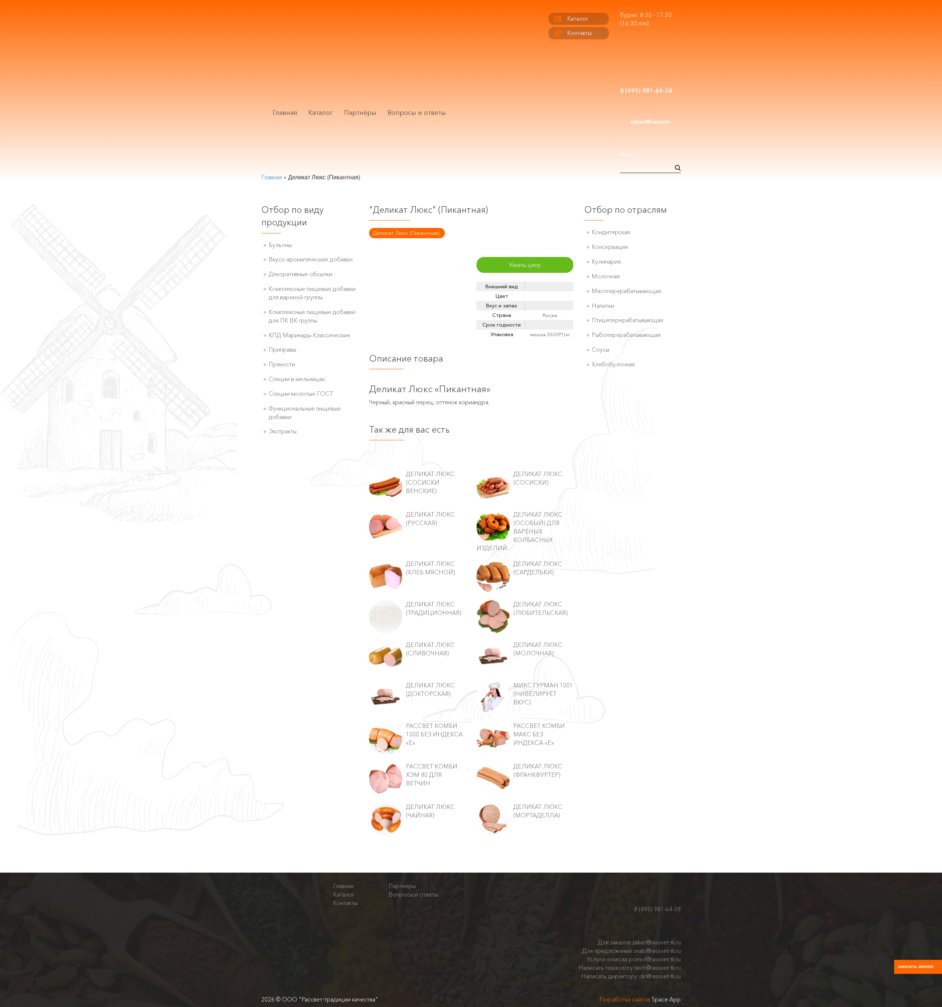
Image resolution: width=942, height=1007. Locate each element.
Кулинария (606, 261)
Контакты (579, 32)
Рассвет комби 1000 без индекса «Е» (434, 734)
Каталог (320, 113)
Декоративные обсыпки (300, 274)
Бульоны (280, 245)
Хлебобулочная (613, 364)
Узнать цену (525, 264)
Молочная (606, 276)
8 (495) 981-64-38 (657, 909)
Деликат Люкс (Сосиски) (537, 478)
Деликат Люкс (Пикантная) (406, 233)
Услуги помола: (634, 959)
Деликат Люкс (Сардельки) (537, 568)
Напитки (603, 305)
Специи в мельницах (297, 379)
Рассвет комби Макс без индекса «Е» (539, 734)
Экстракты (283, 431)
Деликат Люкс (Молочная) (537, 649)
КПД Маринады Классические (309, 335)
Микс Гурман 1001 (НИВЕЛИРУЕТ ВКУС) (543, 694)
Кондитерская (611, 232)
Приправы (282, 349)
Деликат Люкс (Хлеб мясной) (430, 568)
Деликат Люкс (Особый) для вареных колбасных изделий (519, 531)
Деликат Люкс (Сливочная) (430, 649)
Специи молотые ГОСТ (301, 393)
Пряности (282, 364)
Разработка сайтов (624, 999)
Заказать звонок (916, 967)
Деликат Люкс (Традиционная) (433, 608)
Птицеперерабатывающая (627, 320)
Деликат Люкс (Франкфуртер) (537, 770)
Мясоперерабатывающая (626, 291)
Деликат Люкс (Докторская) (430, 689)
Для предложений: (631, 950)
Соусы (600, 349)
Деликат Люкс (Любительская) (540, 608)
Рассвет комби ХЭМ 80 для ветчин (431, 775)
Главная (285, 113)
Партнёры (360, 113)
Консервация (610, 246)
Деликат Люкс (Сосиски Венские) (430, 482)
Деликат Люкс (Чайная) (430, 811)
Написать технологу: (629, 967)
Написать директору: (631, 976)
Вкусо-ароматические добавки (311, 259)
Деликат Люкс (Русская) (430, 519)
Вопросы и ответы (416, 113)
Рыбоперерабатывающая (626, 334)
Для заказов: (639, 942)
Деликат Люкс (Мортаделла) (537, 811)
